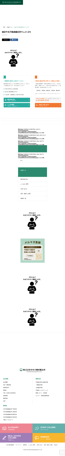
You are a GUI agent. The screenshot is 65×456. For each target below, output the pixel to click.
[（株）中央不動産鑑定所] (11, 2)
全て (21, 160)
